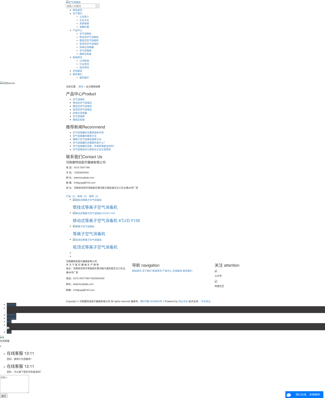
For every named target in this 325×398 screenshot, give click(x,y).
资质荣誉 (84, 23)
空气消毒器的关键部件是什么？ (89, 142)
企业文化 (84, 20)
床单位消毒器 (87, 47)
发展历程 (84, 26)
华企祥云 (206, 301)
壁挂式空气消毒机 (89, 40)
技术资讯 (84, 67)
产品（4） (71, 196)
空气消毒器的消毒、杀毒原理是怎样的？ (94, 146)
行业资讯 (84, 64)
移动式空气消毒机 (89, 37)
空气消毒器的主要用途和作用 (88, 132)
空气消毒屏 (85, 50)
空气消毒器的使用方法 (84, 135)
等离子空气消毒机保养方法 (87, 139)
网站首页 (77, 9)
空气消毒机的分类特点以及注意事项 (92, 149)
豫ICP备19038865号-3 (152, 301)
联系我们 (77, 74)
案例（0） (94, 196)
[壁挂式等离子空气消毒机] (87, 199)
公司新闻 (84, 60)
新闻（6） (83, 196)
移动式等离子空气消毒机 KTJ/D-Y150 (106, 220)
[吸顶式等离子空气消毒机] (87, 239)
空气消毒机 (85, 33)
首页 (81, 86)
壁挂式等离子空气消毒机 (95, 207)
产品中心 (77, 30)
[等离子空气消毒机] (83, 226)
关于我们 (77, 13)
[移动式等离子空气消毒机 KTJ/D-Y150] (94, 212)
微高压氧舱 (85, 53)
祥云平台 (183, 301)
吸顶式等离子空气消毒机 (95, 247)
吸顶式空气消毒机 (89, 43)
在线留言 (77, 70)
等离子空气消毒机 (89, 233)
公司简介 (84, 16)
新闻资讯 (77, 57)
